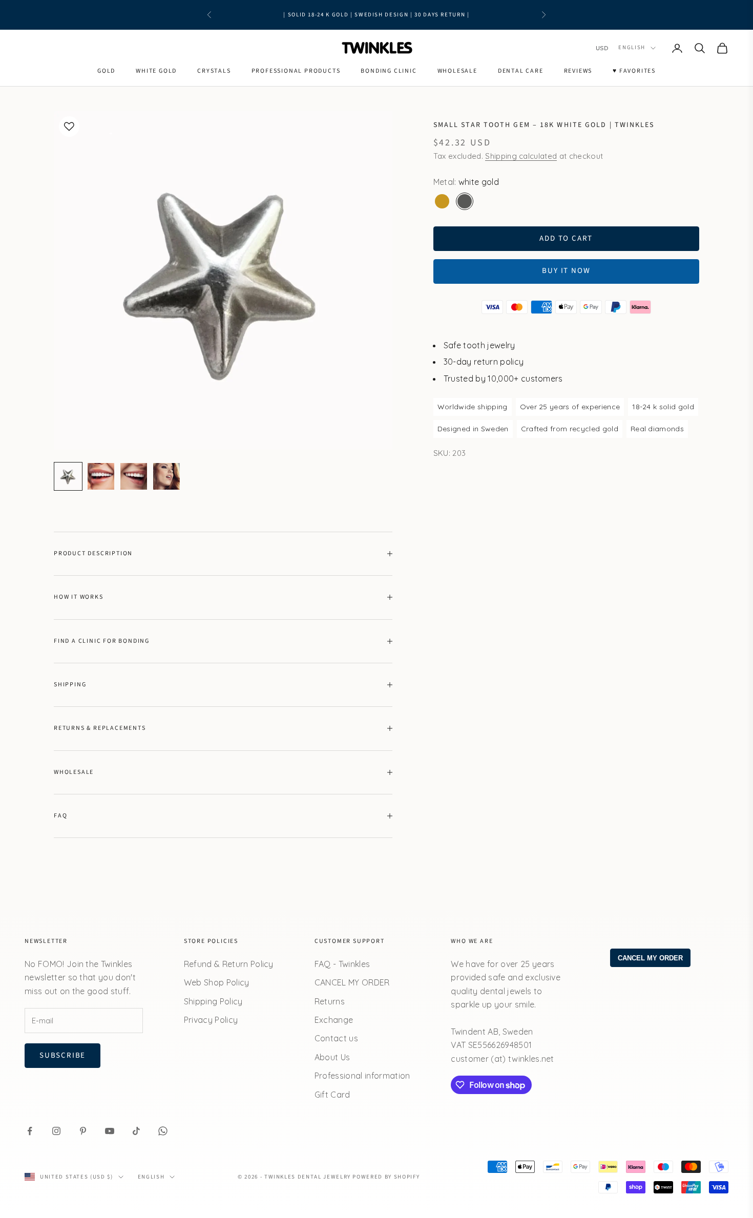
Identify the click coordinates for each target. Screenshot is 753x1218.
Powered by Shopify (386, 1177)
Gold (106, 71)
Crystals (214, 71)
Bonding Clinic (388, 71)
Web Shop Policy (216, 982)
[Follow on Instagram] (56, 1131)
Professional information (362, 1075)
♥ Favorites (634, 71)
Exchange (334, 1020)
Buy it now (566, 271)
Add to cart (566, 238)
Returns (330, 1001)
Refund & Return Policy (229, 964)
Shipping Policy (213, 1001)
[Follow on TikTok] (136, 1131)
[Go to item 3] (133, 476)
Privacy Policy (211, 1020)
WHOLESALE (457, 71)
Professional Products (296, 71)
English (631, 48)
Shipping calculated (521, 156)
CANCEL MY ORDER (352, 982)
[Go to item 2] (101, 476)
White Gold (156, 71)
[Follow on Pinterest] (83, 1131)
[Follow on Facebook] (30, 1131)
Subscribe (62, 1055)
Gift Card (332, 1094)
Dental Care (520, 71)
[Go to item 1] (68, 476)
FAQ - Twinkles (342, 964)
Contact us (336, 1038)
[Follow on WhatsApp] (163, 1131)
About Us (332, 1057)
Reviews (578, 71)
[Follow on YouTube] (109, 1131)
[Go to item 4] (166, 476)
